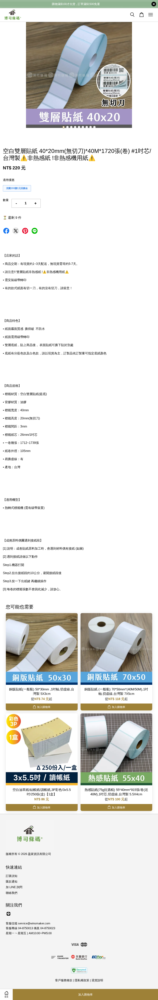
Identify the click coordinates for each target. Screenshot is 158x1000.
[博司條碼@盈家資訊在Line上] (8, 915)
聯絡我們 (11, 892)
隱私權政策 (82, 980)
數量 (6, 200)
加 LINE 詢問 (14, 887)
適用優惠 (8, 180)
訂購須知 (11, 876)
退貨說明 (97, 980)
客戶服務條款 (63, 980)
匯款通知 (11, 881)
